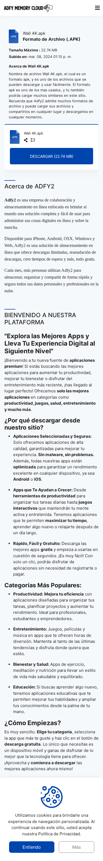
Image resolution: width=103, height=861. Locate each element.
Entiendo (32, 847)
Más (76, 847)
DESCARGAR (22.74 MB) (51, 156)
